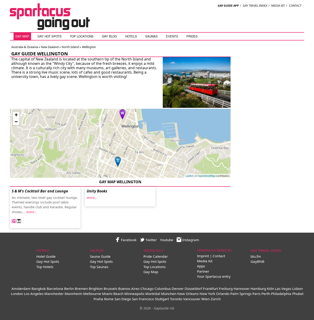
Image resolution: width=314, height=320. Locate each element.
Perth (265, 293)
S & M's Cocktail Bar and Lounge (40, 191)
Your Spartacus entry (214, 276)
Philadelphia (281, 293)
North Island (70, 47)
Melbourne (92, 293)
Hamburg (258, 288)
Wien (205, 299)
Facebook (128, 239)
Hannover (242, 288)
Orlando (222, 293)
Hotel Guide (46, 256)
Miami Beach (112, 293)
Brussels (110, 288)
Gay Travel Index (255, 6)
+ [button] (16, 115)
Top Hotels (44, 266)
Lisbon (297, 288)
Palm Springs (240, 293)
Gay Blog (109, 36)
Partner (203, 271)
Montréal (152, 293)
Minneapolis (134, 293)
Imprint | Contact (211, 256)
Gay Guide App (228, 6)
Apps (201, 266)
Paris (256, 293)
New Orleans (188, 293)
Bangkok (38, 288)
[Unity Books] (122, 114)
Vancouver (191, 299)
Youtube (166, 239)
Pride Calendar (155, 256)
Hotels (131, 36)
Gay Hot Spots (49, 36)
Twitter (151, 239)
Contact (295, 6)
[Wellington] (197, 107)
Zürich (216, 299)
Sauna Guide (100, 256)
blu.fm (256, 256)
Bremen (81, 288)
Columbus (162, 288)
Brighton (96, 288)
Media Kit (278, 6)
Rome (109, 299)
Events (172, 36)
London (17, 293)
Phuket (297, 293)
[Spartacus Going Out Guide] (55, 28)
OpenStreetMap (206, 175)
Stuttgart (162, 299)
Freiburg (226, 288)
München (168, 293)
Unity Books (97, 191)
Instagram (190, 239)
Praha (98, 299)
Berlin (69, 288)
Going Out (153, 250)
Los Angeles (33, 293)
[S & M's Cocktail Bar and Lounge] (118, 161)
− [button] (16, 122)
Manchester (54, 293)
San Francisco (143, 299)
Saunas (151, 36)
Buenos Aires (129, 288)
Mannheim (73, 293)
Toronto (176, 299)
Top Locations (82, 36)
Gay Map (22, 36)
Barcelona (55, 288)
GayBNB (257, 261)
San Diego (122, 299)
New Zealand (49, 47)
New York (207, 293)
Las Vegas (283, 288)
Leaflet (189, 175)
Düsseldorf (193, 288)
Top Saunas (99, 266)
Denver (178, 288)
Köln (270, 288)
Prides (192, 36)
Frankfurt (210, 288)
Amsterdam (21, 288)
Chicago (147, 288)
